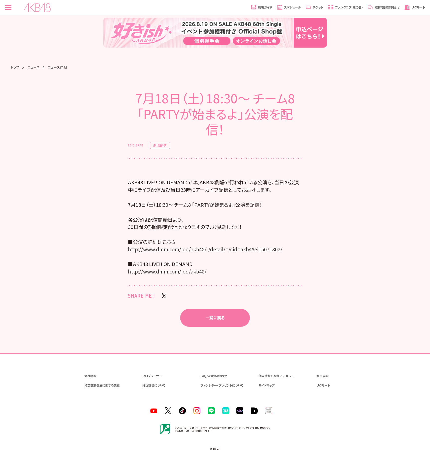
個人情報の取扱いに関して (276, 376)
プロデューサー (152, 376)
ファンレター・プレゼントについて (222, 385)
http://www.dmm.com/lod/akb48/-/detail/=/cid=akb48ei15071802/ (205, 249)
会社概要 (90, 376)
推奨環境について (153, 385)
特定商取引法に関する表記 (102, 385)
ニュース (33, 67)
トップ (15, 67)
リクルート (323, 385)
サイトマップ (266, 385)
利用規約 (322, 376)
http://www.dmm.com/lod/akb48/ (167, 271)
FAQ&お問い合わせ (214, 376)
